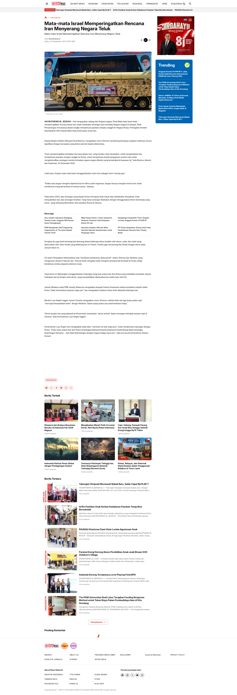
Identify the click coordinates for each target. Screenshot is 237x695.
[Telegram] (56, 388)
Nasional (46, 533)
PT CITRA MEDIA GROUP (71, 690)
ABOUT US (74, 655)
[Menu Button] (46, 3)
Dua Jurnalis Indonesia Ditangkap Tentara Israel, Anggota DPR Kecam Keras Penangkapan (59, 220)
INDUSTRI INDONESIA (53, 674)
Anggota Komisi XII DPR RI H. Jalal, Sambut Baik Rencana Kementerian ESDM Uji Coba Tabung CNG (173, 73)
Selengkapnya (96, 622)
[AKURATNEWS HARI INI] (58, 4)
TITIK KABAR (74, 674)
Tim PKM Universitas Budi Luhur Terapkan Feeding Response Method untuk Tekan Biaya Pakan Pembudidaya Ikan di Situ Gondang (111, 600)
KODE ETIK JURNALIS (53, 659)
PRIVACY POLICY (177, 655)
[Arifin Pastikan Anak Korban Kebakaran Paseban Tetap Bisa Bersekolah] (62, 515)
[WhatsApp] (66, 388)
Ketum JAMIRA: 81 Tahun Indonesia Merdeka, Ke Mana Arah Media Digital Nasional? (173, 97)
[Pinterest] (61, 388)
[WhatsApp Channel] (142, 675)
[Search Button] (190, 3)
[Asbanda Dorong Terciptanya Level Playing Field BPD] (62, 583)
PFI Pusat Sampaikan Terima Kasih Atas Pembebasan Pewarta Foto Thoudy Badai (134, 230)
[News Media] (73, 646)
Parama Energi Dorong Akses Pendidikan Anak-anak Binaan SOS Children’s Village (113, 553)
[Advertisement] (98, 357)
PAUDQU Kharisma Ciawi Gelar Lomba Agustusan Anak (152, 10)
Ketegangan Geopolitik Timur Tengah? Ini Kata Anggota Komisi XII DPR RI (133, 219)
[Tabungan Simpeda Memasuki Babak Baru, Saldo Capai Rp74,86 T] (62, 492)
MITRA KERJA (100, 659)
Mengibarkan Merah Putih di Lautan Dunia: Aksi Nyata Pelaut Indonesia (98, 426)
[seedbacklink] (64, 646)
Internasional (51, 380)
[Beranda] (45, 17)
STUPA (97, 679)
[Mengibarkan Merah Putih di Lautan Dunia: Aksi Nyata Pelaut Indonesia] (98, 410)
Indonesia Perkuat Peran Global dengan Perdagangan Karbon (59, 464)
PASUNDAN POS (51, 684)
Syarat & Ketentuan (153, 655)
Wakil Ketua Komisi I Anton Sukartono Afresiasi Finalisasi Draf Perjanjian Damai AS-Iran (96, 220)
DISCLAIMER (125, 655)
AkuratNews (46, 512)
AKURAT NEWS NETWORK (93, 690)
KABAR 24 (73, 684)
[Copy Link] (71, 388)
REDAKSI (48, 655)
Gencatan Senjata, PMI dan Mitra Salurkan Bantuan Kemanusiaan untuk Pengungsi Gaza (96, 230)
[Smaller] (142, 40)
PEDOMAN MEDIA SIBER (105, 655)
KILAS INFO (99, 684)
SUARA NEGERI (100, 674)
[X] (51, 388)
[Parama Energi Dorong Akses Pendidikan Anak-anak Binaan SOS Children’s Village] (62, 560)
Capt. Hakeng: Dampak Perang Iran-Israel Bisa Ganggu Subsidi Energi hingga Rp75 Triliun (133, 427)
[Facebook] (46, 388)
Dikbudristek (46, 558)
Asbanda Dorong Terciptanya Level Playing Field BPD (107, 574)
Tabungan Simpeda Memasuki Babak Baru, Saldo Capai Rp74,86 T (114, 484)
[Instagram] (127, 675)
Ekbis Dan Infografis (45, 496)
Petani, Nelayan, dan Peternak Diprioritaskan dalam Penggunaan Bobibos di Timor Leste (134, 466)
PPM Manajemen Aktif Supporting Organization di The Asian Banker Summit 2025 (58, 230)
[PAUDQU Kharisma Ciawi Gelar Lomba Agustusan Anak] (62, 538)
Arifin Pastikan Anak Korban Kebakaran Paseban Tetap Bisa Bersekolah (97, 10)
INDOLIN (73, 679)
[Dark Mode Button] (184, 3)
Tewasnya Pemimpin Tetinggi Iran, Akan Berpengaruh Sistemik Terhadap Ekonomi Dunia (97, 466)
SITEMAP (73, 659)
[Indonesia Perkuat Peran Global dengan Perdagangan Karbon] (61, 449)
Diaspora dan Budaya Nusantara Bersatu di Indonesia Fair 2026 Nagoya (59, 427)
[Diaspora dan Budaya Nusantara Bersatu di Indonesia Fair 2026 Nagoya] (61, 410)
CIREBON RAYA (50, 679)
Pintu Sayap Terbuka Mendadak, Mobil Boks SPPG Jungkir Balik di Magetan (172, 108)
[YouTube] (137, 675)
